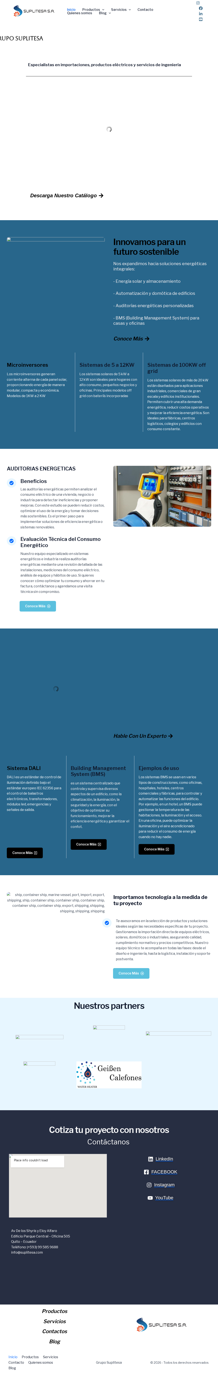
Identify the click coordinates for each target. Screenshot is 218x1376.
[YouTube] (201, 19)
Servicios (119, 9)
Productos (91, 9)
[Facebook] (201, 8)
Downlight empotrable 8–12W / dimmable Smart (109, 154)
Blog (103, 13)
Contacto (145, 9)
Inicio (71, 9)
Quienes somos (79, 13)
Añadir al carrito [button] (110, 169)
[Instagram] (198, 3)
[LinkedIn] (201, 14)
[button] (102, 9)
